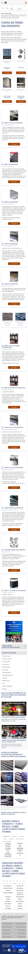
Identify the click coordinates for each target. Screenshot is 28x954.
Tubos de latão (6, 661)
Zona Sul (5, 838)
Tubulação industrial (7, 675)
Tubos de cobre (6, 656)
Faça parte (14, 936)
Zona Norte (14, 836)
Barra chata (5, 670)
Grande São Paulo (19, 838)
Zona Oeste (21, 836)
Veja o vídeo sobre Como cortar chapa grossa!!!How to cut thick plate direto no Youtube (12, 745)
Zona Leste (11, 838)
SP (13, 881)
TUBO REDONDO (6, 672)
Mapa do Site (14, 933)
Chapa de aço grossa (6, 15)
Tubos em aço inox (7, 659)
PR (17, 881)
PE (3, 883)
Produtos (14, 927)
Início (14, 923)
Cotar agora (7, 73)
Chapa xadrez (4, 17)
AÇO (3, 683)
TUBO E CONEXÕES (7, 686)
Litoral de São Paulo (7, 841)
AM (19, 883)
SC (20, 881)
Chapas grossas (23, 15)
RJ (3, 881)
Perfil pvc (4, 689)
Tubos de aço (5, 664)
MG (7, 881)
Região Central (6, 836)
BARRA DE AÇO (6, 680)
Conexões (4, 678)
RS (24, 881)
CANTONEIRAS (6, 667)
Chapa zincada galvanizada (13, 17)
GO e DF (15, 883)
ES (10, 881)
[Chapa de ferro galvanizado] (7, 54)
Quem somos (14, 930)
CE (10, 883)
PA (23, 883)
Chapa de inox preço (15, 15)
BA (7, 883)
